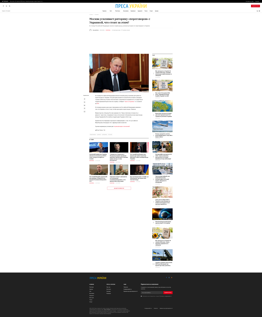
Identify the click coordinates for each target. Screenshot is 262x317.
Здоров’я (140, 11)
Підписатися (255, 5)
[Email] (84, 111)
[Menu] (259, 11)
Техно (145, 11)
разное (99, 134)
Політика (117, 11)
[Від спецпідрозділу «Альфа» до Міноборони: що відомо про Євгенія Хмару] (139, 170)
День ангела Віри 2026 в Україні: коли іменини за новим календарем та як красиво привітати (162, 202)
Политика (108, 30)
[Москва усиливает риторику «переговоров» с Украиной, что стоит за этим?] (119, 73)
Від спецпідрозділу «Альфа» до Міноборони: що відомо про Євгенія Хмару (139, 178)
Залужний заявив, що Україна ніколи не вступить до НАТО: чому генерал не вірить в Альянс (98, 156)
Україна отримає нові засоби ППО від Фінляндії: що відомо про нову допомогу (163, 264)
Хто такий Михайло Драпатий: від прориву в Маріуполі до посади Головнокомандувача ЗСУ (98, 179)
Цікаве (156, 11)
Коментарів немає (117, 30)
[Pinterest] (84, 108)
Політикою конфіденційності (166, 296)
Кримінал (133, 11)
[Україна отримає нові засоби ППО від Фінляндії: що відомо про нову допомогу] (162, 255)
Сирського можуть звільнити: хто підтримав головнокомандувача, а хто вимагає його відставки (118, 179)
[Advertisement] (131, 41)
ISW (98, 103)
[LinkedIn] (84, 105)
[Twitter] (84, 102)
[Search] (257, 11)
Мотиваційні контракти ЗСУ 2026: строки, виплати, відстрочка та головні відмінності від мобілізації (163, 156)
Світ (111, 11)
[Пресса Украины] (131, 6)
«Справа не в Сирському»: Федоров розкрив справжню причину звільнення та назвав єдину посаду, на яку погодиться (119, 157)
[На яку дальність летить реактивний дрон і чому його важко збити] (162, 126)
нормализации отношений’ (122, 126)
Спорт (151, 11)
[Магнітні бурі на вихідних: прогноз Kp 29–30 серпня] (162, 214)
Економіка (125, 11)
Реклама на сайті (249, 1)
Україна (104, 11)
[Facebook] (84, 99)
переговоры (93, 134)
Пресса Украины (129, 101)
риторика (104, 134)
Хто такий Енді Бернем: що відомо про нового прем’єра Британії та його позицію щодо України (139, 156)
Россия (110, 134)
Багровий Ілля (96, 30)
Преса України (107, 309)
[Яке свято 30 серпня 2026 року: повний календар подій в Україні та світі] (162, 85)
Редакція (257, 1)
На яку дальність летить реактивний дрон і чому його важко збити (163, 135)
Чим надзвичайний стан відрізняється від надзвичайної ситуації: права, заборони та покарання (162, 179)
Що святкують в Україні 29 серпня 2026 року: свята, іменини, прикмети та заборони (163, 243)
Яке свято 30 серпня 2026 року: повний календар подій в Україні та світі (27, 1)
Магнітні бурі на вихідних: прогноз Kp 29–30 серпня (163, 222)
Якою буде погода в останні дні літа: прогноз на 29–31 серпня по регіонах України (163, 115)
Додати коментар (119, 188)
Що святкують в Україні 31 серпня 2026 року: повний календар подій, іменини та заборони (163, 73)
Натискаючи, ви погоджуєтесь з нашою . (157, 296)
